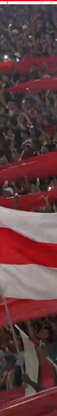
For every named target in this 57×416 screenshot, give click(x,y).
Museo (28, 2)
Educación (35, 2)
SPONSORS (41, 0)
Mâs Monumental (40, 2)
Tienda (25, 2)
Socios (18, 2)
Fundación (31, 2)
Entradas (21, 2)
